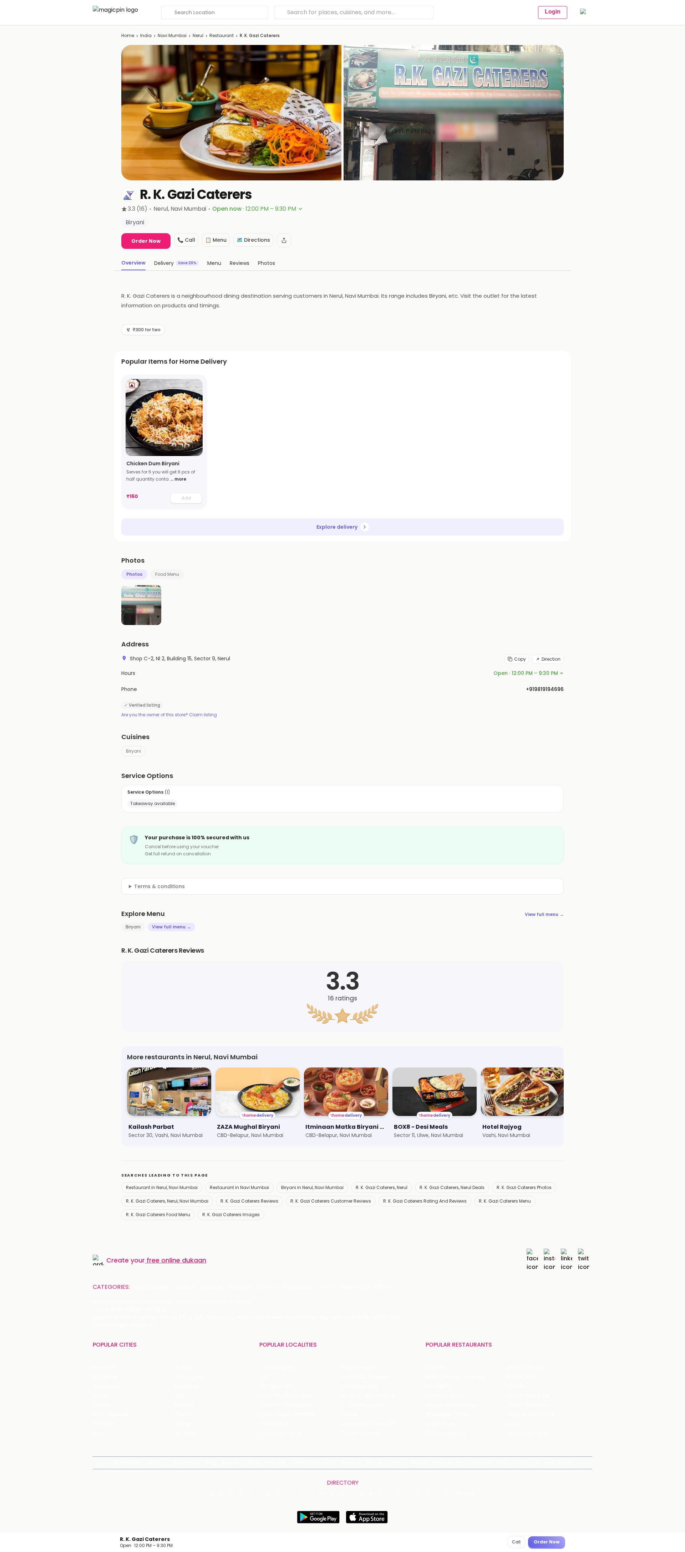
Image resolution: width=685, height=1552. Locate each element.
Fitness (266, 1287)
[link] (164, 442)
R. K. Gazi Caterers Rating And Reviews (425, 1201)
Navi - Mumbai (111, 1414)
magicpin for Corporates (462, 1462)
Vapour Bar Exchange (452, 1405)
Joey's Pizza (440, 1423)
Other (383, 1287)
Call (516, 1542)
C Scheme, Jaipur (363, 1405)
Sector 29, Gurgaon (365, 1377)
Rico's (514, 1423)
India (146, 35)
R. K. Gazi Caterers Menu (505, 1201)
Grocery (239, 1287)
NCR (179, 1395)
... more (178, 479)
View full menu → (544, 914)
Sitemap (351, 1462)
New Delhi (105, 1367)
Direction (551, 659)
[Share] (284, 240)
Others (465, 1494)
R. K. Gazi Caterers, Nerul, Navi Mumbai (167, 1201)
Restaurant (221, 35)
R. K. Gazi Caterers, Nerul (381, 1187)
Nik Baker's (438, 1386)
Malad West (274, 1423)
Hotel (326, 1287)
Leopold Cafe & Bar (531, 1414)
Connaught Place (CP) (369, 1423)
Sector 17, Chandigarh (368, 1395)
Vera (502, 1462)
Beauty (185, 1287)
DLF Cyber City (277, 1386)
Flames (516, 1386)
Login (552, 12)
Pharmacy (354, 1287)
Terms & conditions (159, 886)
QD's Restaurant (446, 1433)
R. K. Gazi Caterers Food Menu (158, 1215)
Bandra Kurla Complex (286, 1414)
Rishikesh (104, 1423)
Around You (186, 1462)
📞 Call (186, 240)
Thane (182, 1414)
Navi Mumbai (172, 35)
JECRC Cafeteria (527, 1405)
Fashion (211, 1287)
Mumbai (184, 1405)
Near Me (231, 1462)
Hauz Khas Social (528, 1433)
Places (374, 1462)
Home (127, 35)
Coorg (182, 1423)
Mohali (101, 1405)
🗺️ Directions (253, 240)
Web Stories (558, 1462)
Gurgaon (185, 1367)
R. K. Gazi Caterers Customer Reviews (330, 1201)
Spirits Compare (266, 1462)
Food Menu (167, 574)
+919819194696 (545, 689)
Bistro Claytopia (526, 1367)
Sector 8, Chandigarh (285, 1395)
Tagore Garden (360, 1433)
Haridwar (185, 1433)
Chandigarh (189, 1377)
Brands (419, 1462)
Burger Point (522, 1377)
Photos (134, 574)
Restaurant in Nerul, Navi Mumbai (162, 1187)
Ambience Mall (359, 1386)
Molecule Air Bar (445, 1395)
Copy (520, 659)
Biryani (133, 751)
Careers (528, 1462)
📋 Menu (216, 240)
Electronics (298, 1287)
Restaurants (152, 1287)
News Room (127, 1462)
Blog (211, 1462)
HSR (263, 1377)
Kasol (99, 1433)
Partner (396, 1462)
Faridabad (186, 1386)
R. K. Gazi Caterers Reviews (249, 1201)
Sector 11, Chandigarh (285, 1405)
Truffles (435, 1367)
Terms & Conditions (313, 1462)
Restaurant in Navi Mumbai (239, 1187)
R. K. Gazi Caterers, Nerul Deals (452, 1187)
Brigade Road (357, 1367)
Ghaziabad (106, 1386)
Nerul (198, 35)
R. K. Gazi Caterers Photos (524, 1187)
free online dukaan (176, 1260)
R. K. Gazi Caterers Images (231, 1215)
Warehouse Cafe (528, 1395)
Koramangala (276, 1367)
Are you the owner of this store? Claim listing (169, 715)
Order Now (146, 241)
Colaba (350, 1414)
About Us (157, 1462)
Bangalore (105, 1377)
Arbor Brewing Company (456, 1377)
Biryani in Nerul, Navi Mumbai (312, 1187)
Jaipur (100, 1395)
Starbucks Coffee (448, 1414)
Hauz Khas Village (280, 1433)
